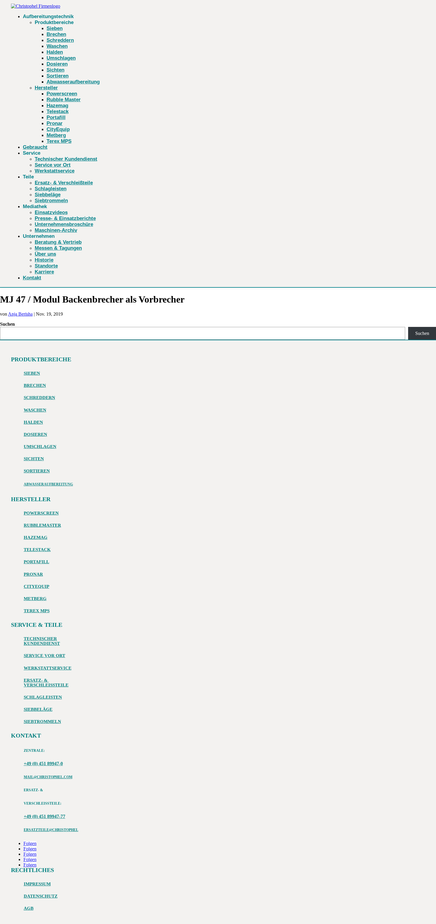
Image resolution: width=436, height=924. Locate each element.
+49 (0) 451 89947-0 (43, 763)
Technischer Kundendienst (66, 159)
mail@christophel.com (48, 777)
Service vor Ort (53, 165)
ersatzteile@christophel (51, 830)
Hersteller (46, 88)
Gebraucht (35, 147)
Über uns (45, 254)
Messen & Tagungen (58, 248)
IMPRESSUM (37, 884)
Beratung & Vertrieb (58, 242)
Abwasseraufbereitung (73, 82)
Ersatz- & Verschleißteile (64, 183)
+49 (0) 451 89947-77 (44, 816)
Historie (44, 260)
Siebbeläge (48, 194)
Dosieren (57, 64)
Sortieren (58, 76)
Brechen (56, 34)
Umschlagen (61, 58)
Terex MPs (37, 610)
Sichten (55, 70)
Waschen (57, 46)
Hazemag (57, 105)
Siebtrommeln (51, 200)
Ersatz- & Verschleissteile (46, 682)
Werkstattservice (54, 171)
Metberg (56, 135)
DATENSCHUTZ (41, 896)
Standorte (46, 266)
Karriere (44, 272)
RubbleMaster (42, 525)
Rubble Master (64, 99)
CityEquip (58, 129)
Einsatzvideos (51, 212)
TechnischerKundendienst (42, 641)
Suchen (7, 324)
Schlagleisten (50, 189)
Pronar (55, 123)
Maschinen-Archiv (56, 230)
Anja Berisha (20, 314)
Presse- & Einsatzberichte (65, 218)
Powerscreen (62, 93)
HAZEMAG (35, 537)
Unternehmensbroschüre (64, 224)
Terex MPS (59, 141)
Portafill (56, 117)
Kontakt (32, 278)
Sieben (55, 28)
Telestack (58, 111)
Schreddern (60, 40)
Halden (55, 52)
